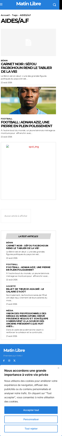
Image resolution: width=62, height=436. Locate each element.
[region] (31, 400)
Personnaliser (31, 419)
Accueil (5, 15)
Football (6, 119)
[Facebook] (4, 361)
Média (9, 311)
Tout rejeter (31, 428)
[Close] (58, 368)
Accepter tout (31, 410)
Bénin (4, 61)
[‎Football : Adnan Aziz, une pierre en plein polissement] (28, 100)
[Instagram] (9, 361)
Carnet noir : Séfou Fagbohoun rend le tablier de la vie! (26, 68)
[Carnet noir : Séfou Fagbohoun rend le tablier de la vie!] (28, 42)
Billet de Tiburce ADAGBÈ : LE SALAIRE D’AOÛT (25, 290)
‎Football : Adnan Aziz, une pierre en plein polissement (26, 124)
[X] (14, 361)
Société (11, 286)
